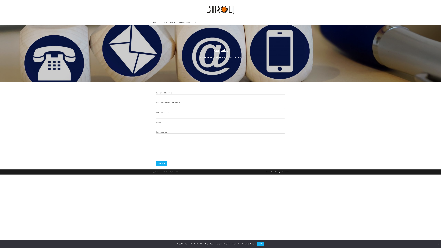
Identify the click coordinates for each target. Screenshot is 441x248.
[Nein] (438, 244)
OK (261, 244)
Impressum (285, 172)
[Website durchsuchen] (287, 22)
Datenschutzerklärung (273, 172)
